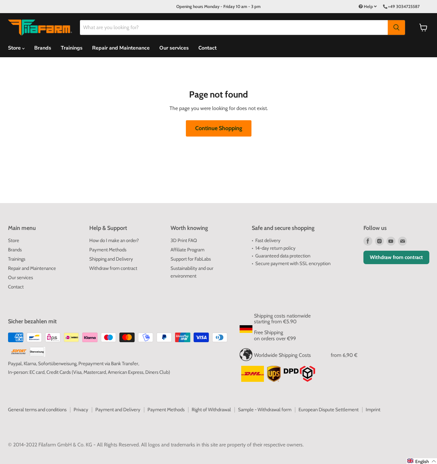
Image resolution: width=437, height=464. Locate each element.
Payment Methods (107, 250)
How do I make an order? (114, 240)
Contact (207, 47)
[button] (422, 461)
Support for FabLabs (191, 259)
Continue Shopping (218, 128)
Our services (174, 47)
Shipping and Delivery (111, 259)
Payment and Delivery (117, 410)
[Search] (396, 27)
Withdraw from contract (113, 268)
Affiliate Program (187, 250)
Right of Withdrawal (211, 410)
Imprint (373, 410)
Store (13, 240)
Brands (42, 47)
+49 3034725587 (404, 6)
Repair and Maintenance (121, 47)
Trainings (72, 47)
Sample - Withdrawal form (264, 410)
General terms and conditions (37, 410)
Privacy (81, 410)
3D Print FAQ (184, 240)
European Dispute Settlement (328, 410)
